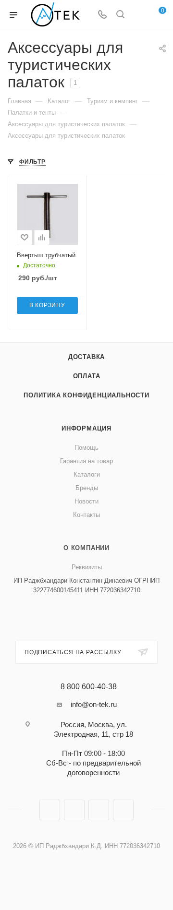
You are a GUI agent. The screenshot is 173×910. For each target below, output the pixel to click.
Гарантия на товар (86, 461)
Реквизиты (87, 567)
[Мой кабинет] (138, 15)
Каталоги (87, 474)
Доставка (86, 356)
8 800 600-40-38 (89, 687)
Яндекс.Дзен (123, 810)
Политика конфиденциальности (86, 395)
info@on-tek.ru (94, 704)
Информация (86, 428)
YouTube (98, 810)
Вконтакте (49, 810)
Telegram (74, 810)
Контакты (86, 514)
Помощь (86, 447)
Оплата (86, 376)
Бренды (86, 487)
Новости (86, 501)
